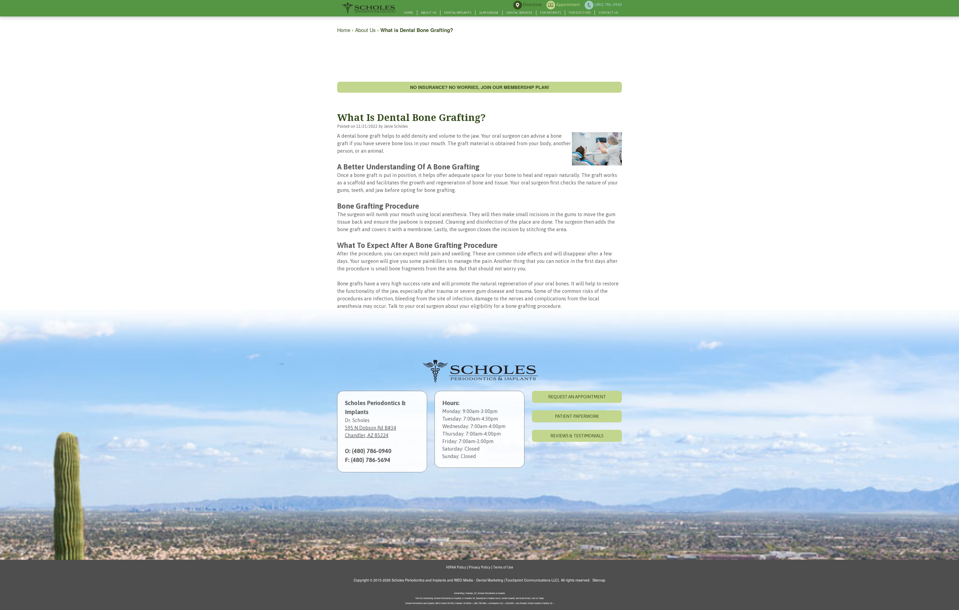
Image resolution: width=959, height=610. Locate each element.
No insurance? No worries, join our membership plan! (479, 87)
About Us (428, 12)
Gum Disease (488, 12)
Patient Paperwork (577, 416)
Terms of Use (503, 567)
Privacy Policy (479, 567)
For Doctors (580, 12)
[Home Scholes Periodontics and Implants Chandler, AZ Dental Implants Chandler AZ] (368, 8)
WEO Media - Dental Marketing (478, 580)
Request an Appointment (577, 396)
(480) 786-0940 (371, 451)
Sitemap (598, 580)
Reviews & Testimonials (576, 435)
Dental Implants (457, 12)
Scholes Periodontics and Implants (419, 580)
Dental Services (519, 12)
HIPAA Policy (456, 567)
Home (408, 12)
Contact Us (608, 12)
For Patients (550, 12)
